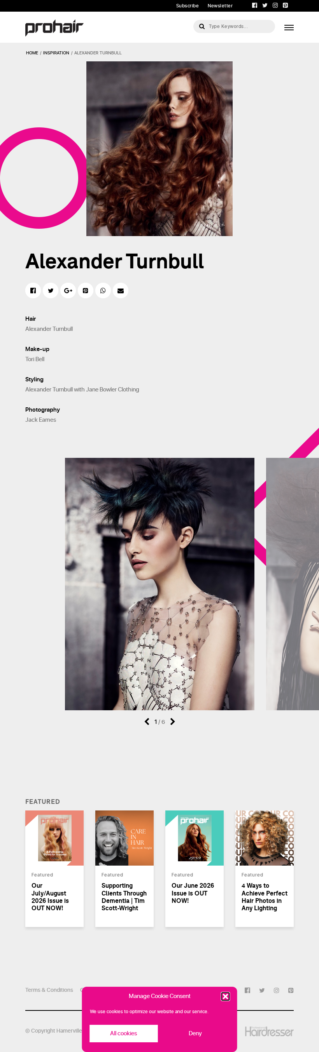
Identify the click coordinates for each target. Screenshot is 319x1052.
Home (32, 53)
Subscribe (187, 5)
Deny (195, 1033)
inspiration (56, 53)
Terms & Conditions (49, 990)
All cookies (123, 1033)
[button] (226, 996)
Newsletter (220, 5)
